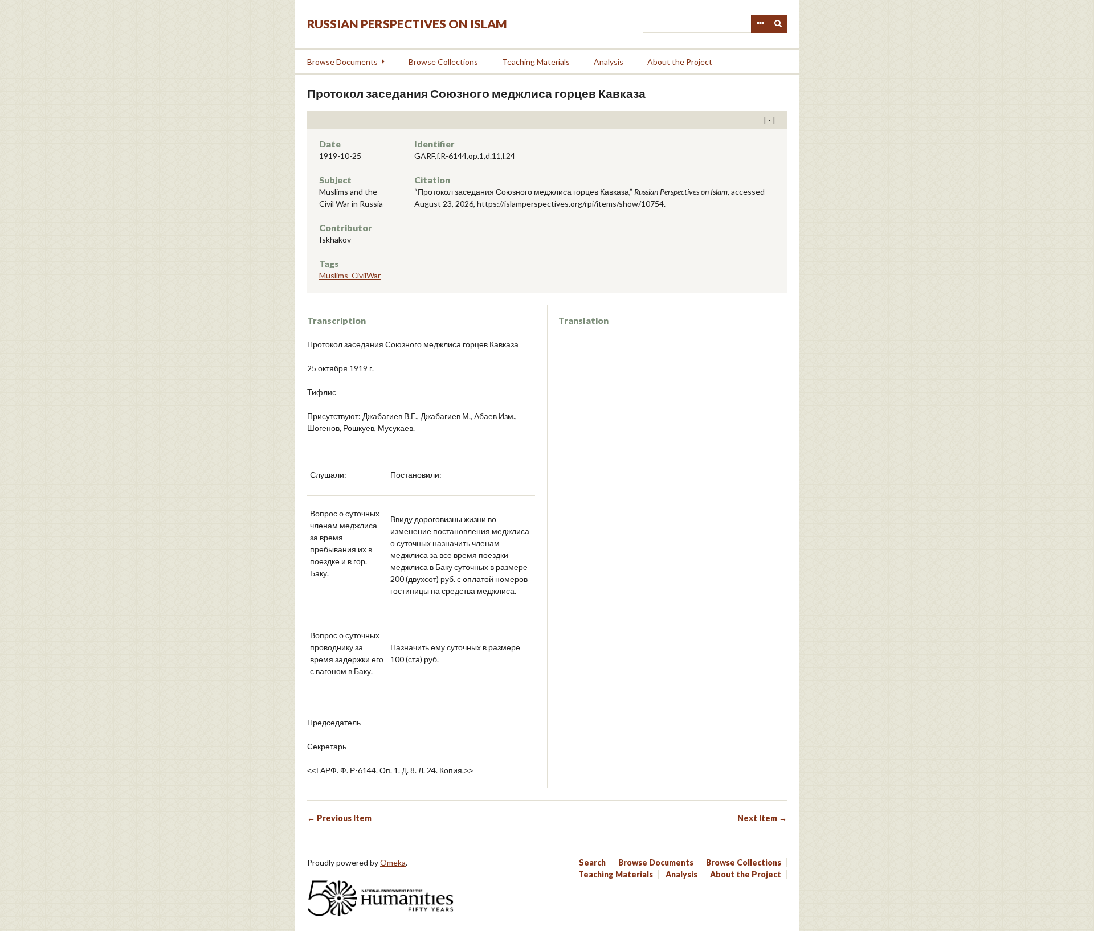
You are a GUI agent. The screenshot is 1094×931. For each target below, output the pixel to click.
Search (778, 24)
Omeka (393, 862)
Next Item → (762, 818)
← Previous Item (339, 818)
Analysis (608, 62)
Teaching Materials (536, 62)
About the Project (679, 62)
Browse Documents (342, 62)
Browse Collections (443, 62)
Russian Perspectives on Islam (407, 24)
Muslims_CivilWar (350, 275)
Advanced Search (760, 24)
